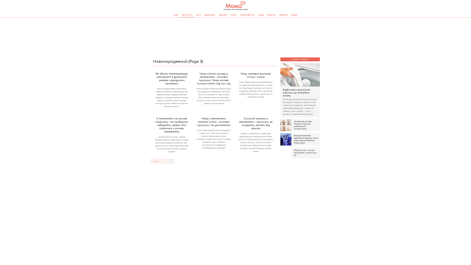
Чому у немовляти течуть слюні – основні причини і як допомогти (213, 121)
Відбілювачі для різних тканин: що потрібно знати (296, 93)
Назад (155, 161)
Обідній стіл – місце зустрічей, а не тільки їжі (305, 152)
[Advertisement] (235, 36)
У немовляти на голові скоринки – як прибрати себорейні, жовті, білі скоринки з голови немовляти (171, 125)
